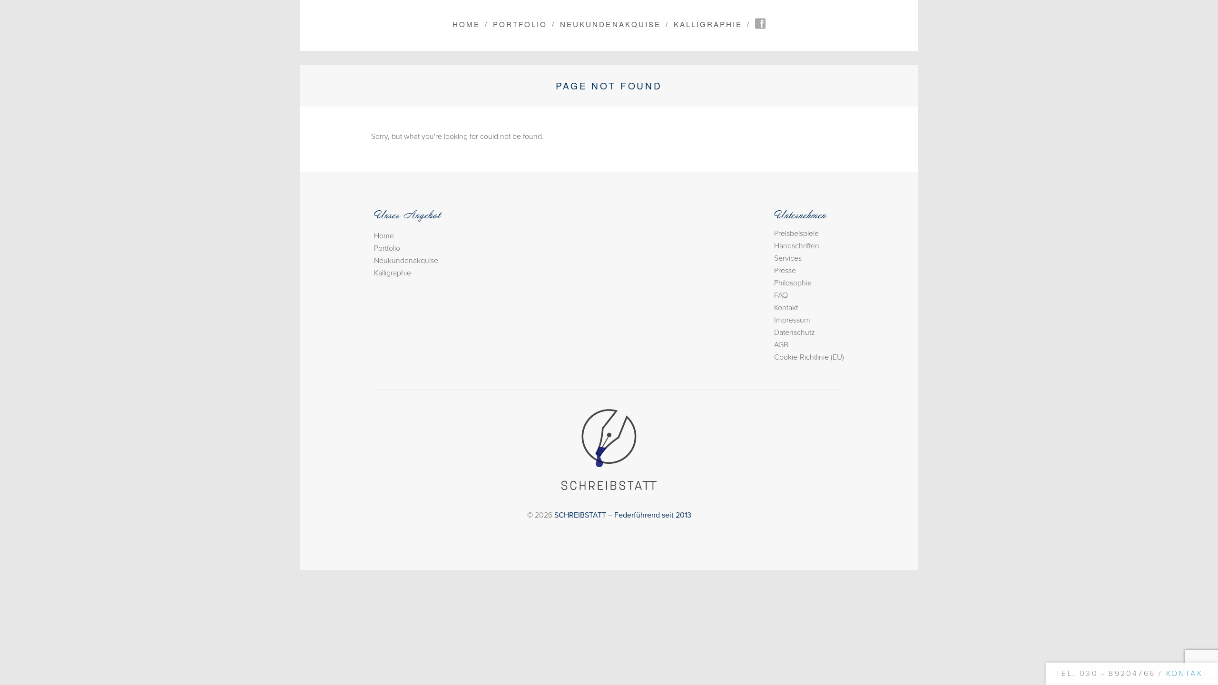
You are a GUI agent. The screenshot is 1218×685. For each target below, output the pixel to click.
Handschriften (796, 246)
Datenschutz (794, 332)
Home (466, 24)
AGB (781, 345)
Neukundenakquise (610, 24)
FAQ (781, 295)
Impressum (792, 320)
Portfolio (520, 24)
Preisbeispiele (796, 233)
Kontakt (786, 308)
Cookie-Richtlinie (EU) (809, 357)
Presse (785, 270)
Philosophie (793, 283)
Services (788, 258)
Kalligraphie (708, 24)
